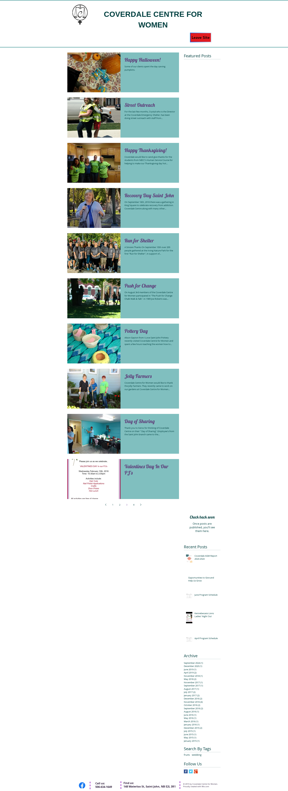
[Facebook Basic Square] (186, 771)
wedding (197, 754)
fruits (187, 754)
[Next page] (141, 505)
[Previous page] (106, 505)
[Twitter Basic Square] (191, 771)
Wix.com (205, 786)
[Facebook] (82, 785)
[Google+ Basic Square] (196, 771)
